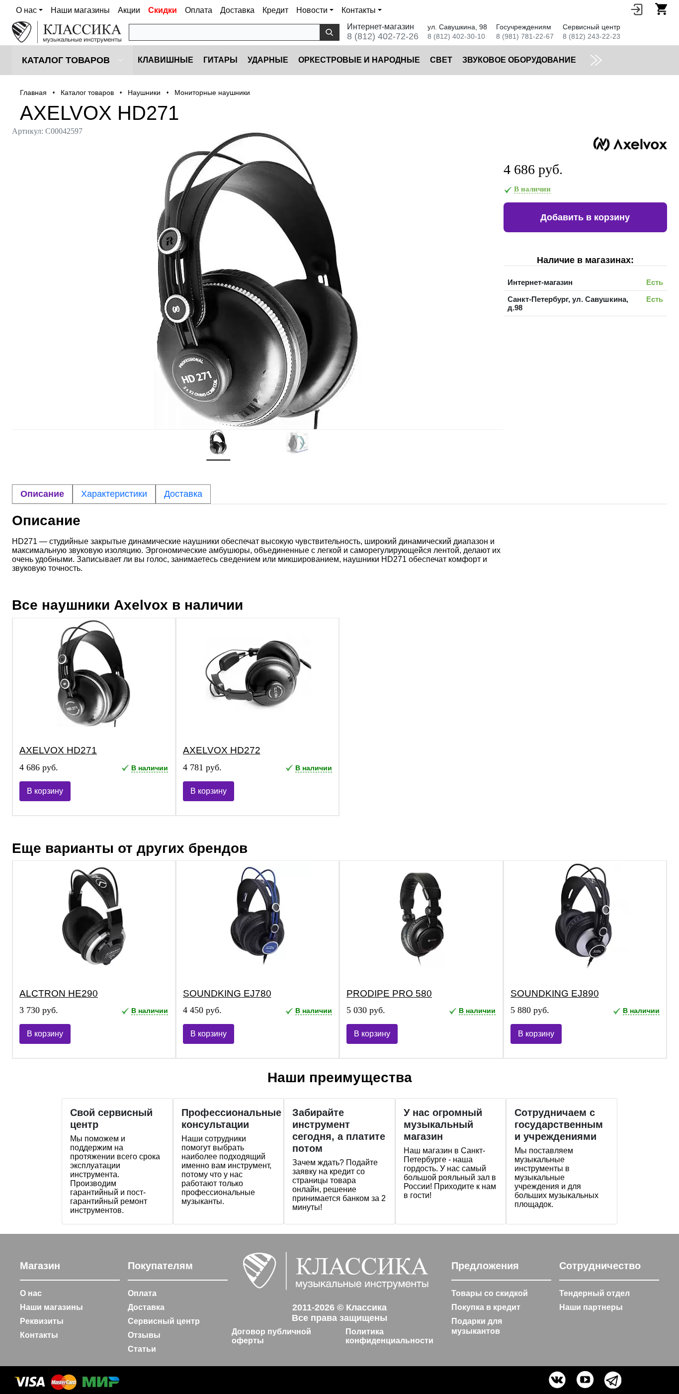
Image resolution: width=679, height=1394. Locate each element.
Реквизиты (42, 1321)
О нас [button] (26, 10)
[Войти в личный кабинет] (637, 8)
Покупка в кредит (485, 1307)
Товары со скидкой (489, 1293)
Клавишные (165, 60)
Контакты (39, 1335)
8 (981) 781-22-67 (525, 36)
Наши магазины (80, 10)
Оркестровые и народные (359, 60)
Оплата (198, 10)
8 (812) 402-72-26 (383, 36)
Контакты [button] (358, 10)
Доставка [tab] (183, 494)
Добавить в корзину (585, 217)
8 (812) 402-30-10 (456, 36)
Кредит (275, 10)
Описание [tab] (42, 494)
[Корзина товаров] (661, 9)
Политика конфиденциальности (389, 1336)
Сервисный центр (164, 1321)
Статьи (142, 1349)
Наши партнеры (591, 1307)
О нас (31, 1293)
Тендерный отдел (594, 1293)
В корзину (45, 791)
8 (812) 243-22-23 (591, 36)
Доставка (237, 10)
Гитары (220, 60)
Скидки (162, 10)
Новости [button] (312, 10)
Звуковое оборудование (519, 60)
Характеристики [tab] (114, 494)
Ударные (268, 60)
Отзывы (144, 1335)
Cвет (441, 60)
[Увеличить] (258, 280)
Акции (129, 10)
